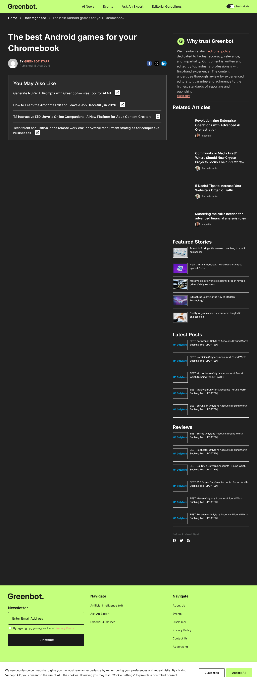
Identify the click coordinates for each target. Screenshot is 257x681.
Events (108, 6)
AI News (88, 6)
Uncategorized (34, 18)
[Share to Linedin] (164, 63)
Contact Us (180, 638)
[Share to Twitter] (156, 63)
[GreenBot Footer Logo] (26, 596)
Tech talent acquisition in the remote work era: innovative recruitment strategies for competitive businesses (86, 130)
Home (12, 18)
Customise (212, 672)
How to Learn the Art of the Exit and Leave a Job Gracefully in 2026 (65, 105)
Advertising (180, 646)
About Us (179, 605)
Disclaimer (179, 622)
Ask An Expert (132, 6)
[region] (128, 671)
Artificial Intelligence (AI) (106, 605)
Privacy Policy (64, 628)
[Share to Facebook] (149, 63)
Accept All (239, 672)
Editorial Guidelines (167, 6)
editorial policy (219, 51)
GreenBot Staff (36, 61)
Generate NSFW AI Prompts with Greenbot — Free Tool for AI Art (62, 93)
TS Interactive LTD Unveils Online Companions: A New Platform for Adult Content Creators (82, 117)
